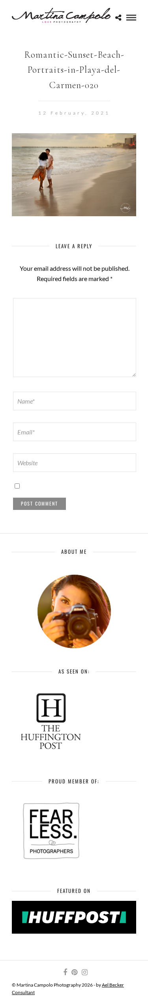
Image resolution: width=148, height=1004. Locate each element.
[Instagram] (84, 972)
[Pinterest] (74, 972)
